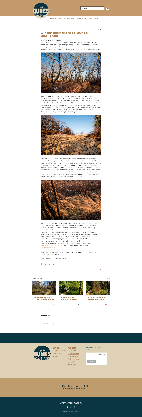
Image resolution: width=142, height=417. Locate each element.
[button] (107, 8)
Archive (64, 258)
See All (108, 278)
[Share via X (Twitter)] (45, 264)
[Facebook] (68, 407)
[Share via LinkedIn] (49, 264)
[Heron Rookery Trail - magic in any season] (44, 288)
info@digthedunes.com (73, 389)
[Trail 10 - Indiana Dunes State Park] (98, 288)
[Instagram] (74, 407)
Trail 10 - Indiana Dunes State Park (97, 298)
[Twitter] (71, 407)
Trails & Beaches (56, 258)
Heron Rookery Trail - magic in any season (44, 298)
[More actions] (100, 29)
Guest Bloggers (45, 258)
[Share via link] (53, 264)
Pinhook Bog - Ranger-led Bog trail (69, 298)
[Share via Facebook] (41, 264)
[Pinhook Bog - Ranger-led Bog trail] (71, 288)
